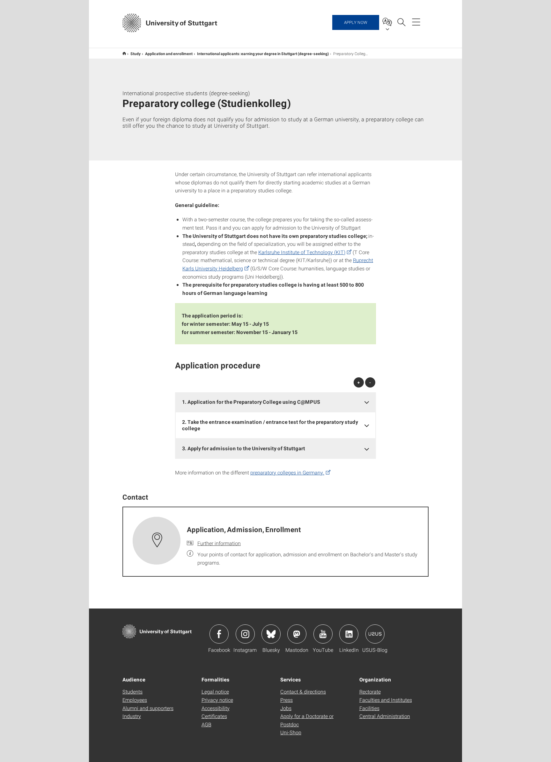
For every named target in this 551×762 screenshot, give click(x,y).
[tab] (275, 402)
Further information (219, 543)
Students (132, 691)
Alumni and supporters (147, 708)
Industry (131, 716)
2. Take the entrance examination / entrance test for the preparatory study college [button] (270, 425)
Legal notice (215, 691)
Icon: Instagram (245, 634)
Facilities (369, 708)
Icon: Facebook (219, 634)
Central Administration (384, 716)
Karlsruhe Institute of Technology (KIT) (301, 252)
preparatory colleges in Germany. (287, 472)
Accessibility (216, 708)
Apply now (355, 22)
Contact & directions (303, 691)
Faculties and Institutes (385, 699)
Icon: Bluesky (271, 634)
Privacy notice (217, 699)
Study (135, 53)
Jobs (285, 708)
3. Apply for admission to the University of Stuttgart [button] (243, 448)
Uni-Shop (290, 732)
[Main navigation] (416, 21)
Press (286, 699)
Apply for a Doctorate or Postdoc (307, 720)
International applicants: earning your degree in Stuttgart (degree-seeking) (263, 53)
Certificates (214, 716)
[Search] (401, 21)
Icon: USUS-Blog (375, 634)
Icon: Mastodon (296, 634)
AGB (206, 724)
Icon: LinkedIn (348, 634)
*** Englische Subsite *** (124, 53)
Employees (134, 699)
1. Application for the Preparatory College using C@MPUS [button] (251, 401)
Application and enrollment (169, 53)
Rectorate (370, 691)
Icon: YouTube (323, 634)
